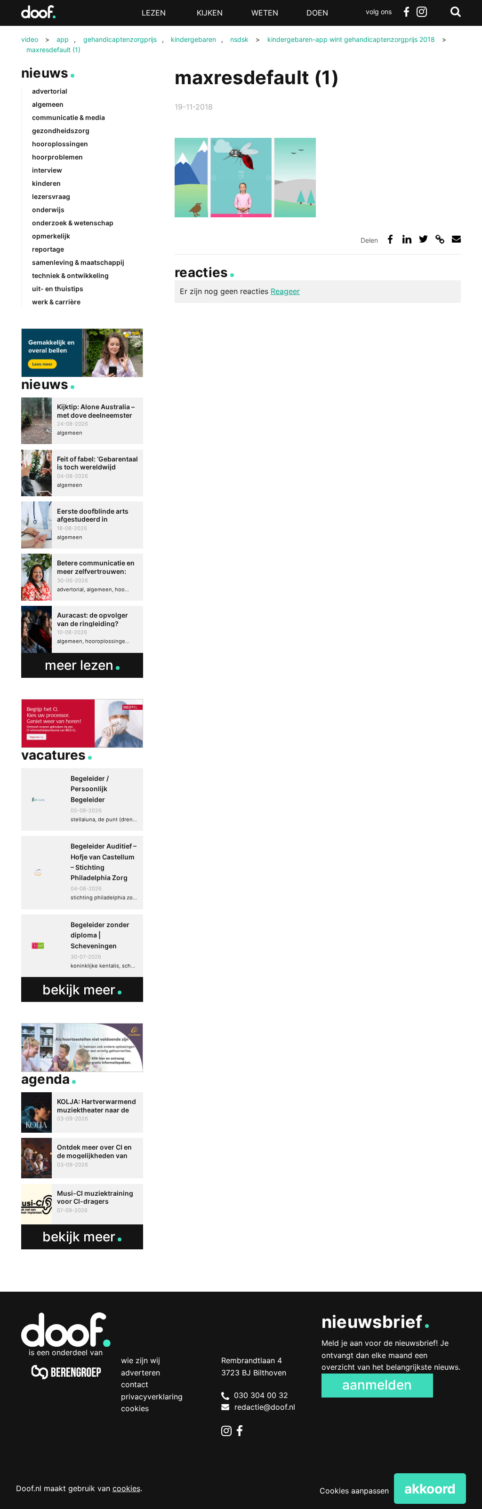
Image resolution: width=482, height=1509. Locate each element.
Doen (317, 12)
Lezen (154, 12)
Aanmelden (377, 1385)
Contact (134, 1384)
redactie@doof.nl (264, 1407)
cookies (126, 1488)
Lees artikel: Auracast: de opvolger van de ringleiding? (82, 629)
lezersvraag (51, 196)
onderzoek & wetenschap (72, 223)
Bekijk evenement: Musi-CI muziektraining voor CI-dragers (82, 1204)
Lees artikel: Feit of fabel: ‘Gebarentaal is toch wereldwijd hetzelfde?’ (82, 473)
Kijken (210, 12)
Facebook (407, 12)
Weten (264, 12)
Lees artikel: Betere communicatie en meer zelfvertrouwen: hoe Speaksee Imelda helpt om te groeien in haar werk (82, 577)
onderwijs (48, 210)
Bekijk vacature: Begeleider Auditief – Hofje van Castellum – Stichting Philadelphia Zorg (82, 872)
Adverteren (140, 1372)
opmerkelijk (51, 236)
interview (47, 170)
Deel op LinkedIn (406, 239)
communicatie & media (68, 117)
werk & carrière (56, 302)
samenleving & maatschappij (78, 262)
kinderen (46, 183)
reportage (48, 249)
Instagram (422, 12)
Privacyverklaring (152, 1396)
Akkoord (430, 1489)
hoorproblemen (57, 157)
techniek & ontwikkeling (70, 275)
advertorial (49, 91)
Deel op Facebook (390, 239)
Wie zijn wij (140, 1360)
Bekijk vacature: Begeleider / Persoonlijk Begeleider (82, 799)
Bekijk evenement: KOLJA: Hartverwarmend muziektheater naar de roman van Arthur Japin (82, 1112)
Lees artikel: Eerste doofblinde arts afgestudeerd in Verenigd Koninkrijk (82, 524)
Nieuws (45, 73)
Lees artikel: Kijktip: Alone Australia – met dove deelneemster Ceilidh (82, 421)
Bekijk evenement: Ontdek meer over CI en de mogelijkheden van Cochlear (82, 1158)
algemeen (48, 104)
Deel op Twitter (423, 239)
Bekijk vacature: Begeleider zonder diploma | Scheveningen (82, 945)
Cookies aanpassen (354, 1490)
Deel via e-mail (456, 239)
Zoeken (455, 12)
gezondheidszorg (60, 131)
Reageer (285, 291)
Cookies (135, 1408)
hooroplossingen (60, 144)
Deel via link (439, 239)
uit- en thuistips (57, 289)
